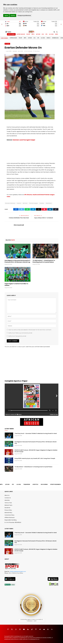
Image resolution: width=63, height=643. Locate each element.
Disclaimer (7, 507)
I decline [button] (12, 15)
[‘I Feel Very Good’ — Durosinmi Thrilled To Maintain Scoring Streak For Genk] (9, 435)
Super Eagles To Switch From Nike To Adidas (16, 284)
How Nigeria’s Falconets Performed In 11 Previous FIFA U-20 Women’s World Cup (17, 261)
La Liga (51, 34)
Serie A (57, 34)
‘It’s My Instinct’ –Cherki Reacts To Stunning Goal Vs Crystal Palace (43, 261)
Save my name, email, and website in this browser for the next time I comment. (30, 330)
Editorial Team (8, 505)
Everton (19, 203)
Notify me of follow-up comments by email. (20, 333)
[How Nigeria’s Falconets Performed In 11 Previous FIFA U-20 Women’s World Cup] (18, 251)
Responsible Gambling (10, 520)
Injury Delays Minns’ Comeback (43, 218)
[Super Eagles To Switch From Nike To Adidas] (18, 274)
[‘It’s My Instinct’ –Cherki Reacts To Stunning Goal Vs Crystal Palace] (45, 251)
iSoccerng (44, 484)
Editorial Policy (8, 512)
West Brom (49, 203)
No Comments (29, 51)
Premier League (33, 203)
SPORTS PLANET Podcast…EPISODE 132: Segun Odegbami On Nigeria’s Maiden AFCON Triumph (36, 450)
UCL (43, 34)
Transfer (42, 203)
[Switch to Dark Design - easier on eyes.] (57, 32)
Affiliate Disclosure (10, 517)
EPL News (7, 43)
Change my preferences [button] (24, 15)
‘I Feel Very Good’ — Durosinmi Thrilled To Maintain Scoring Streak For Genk (36, 433)
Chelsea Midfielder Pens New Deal (19, 218)
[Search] (54, 32)
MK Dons (25, 203)
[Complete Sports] (31, 32)
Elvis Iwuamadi (19, 225)
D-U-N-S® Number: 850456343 (13, 522)
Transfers (26, 484)
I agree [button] (6, 15)
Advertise (7, 500)
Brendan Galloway (10, 203)
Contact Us (8, 498)
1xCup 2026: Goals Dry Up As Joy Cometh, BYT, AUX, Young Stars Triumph (35, 458)
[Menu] (8, 32)
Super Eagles (21, 34)
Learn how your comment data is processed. (38, 346)
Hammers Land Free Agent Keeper (24, 140)
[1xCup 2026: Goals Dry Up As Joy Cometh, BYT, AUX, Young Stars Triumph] (9, 460)
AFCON (38, 34)
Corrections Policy (9, 515)
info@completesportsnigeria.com (18, 571)
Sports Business (55, 484)
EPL (47, 34)
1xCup (28, 34)
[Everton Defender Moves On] (30, 119)
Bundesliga (55, 38)
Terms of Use (8, 502)
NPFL (33, 34)
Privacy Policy (8, 510)
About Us (7, 495)
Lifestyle (35, 484)
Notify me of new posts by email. (17, 336)
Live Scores (11, 34)
